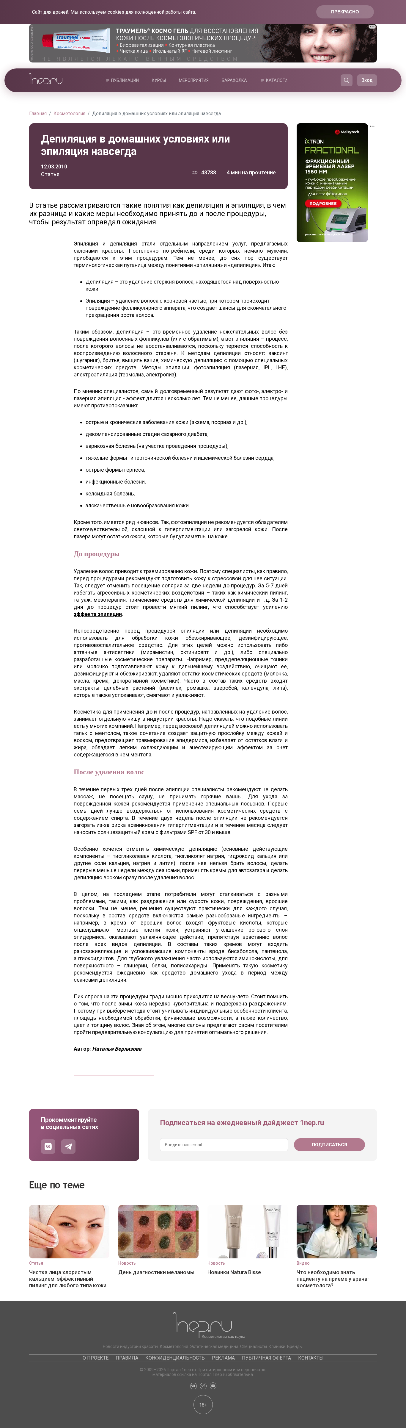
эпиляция (247, 339)
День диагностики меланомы (156, 1272)
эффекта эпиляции (98, 614)
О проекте (95, 1358)
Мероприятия (194, 80)
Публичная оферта (266, 1358)
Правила (127, 1358)
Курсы (159, 80)
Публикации (125, 80)
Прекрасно (345, 11)
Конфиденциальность (175, 1358)
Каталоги (276, 80)
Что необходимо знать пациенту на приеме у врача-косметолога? (333, 1278)
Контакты (311, 1358)
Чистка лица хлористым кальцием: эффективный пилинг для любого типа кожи (67, 1278)
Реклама (223, 1358)
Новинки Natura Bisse (234, 1272)
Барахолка (234, 80)
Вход (367, 80)
